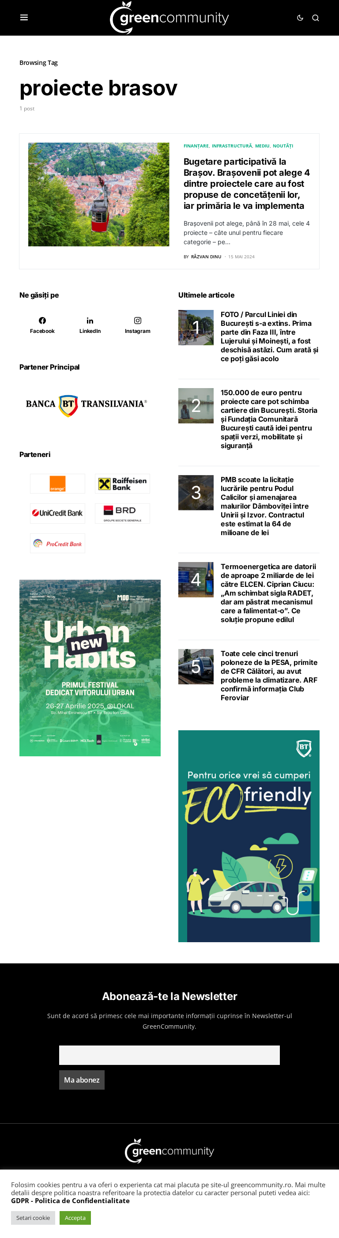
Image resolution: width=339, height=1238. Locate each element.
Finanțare (196, 146)
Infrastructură (232, 146)
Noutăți (283, 146)
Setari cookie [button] (33, 1218)
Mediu (262, 146)
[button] (24, 17)
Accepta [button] (75, 1218)
